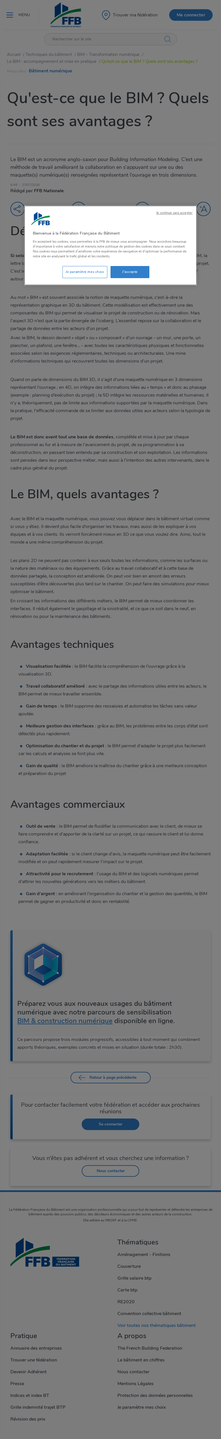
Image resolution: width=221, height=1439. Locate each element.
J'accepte (130, 271)
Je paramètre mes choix (85, 271)
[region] (110, 245)
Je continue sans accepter (174, 213)
